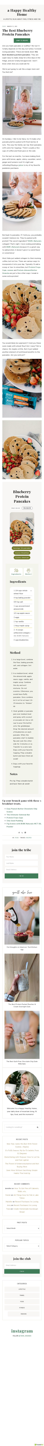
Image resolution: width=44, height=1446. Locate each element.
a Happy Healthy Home (22, 12)
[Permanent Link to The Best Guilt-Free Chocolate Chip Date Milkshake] (22, 1058)
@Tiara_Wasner (25, 1336)
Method (28, 574)
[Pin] (25, 832)
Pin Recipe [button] (27, 508)
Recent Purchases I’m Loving (26, 1202)
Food (4, 26)
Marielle (9, 1202)
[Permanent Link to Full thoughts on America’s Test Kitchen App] (22, 944)
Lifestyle (22, 1289)
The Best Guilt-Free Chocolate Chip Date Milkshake (22, 1062)
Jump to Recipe (22, 40)
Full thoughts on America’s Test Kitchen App (22, 948)
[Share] (18, 832)
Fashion (23, 1314)
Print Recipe (15, 508)
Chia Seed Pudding (15, 821)
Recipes (29, 837)
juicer (21, 165)
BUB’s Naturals (34, 241)
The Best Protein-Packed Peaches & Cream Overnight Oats (22, 1005)
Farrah (8, 1195)
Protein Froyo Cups (15, 818)
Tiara (8, 1209)
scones (10, 270)
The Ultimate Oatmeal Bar (18, 815)
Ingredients (16, 574)
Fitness (22, 1308)
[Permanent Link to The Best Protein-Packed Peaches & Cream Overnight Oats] (22, 1001)
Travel (22, 1295)
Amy (9, 1205)
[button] (31, 591)
